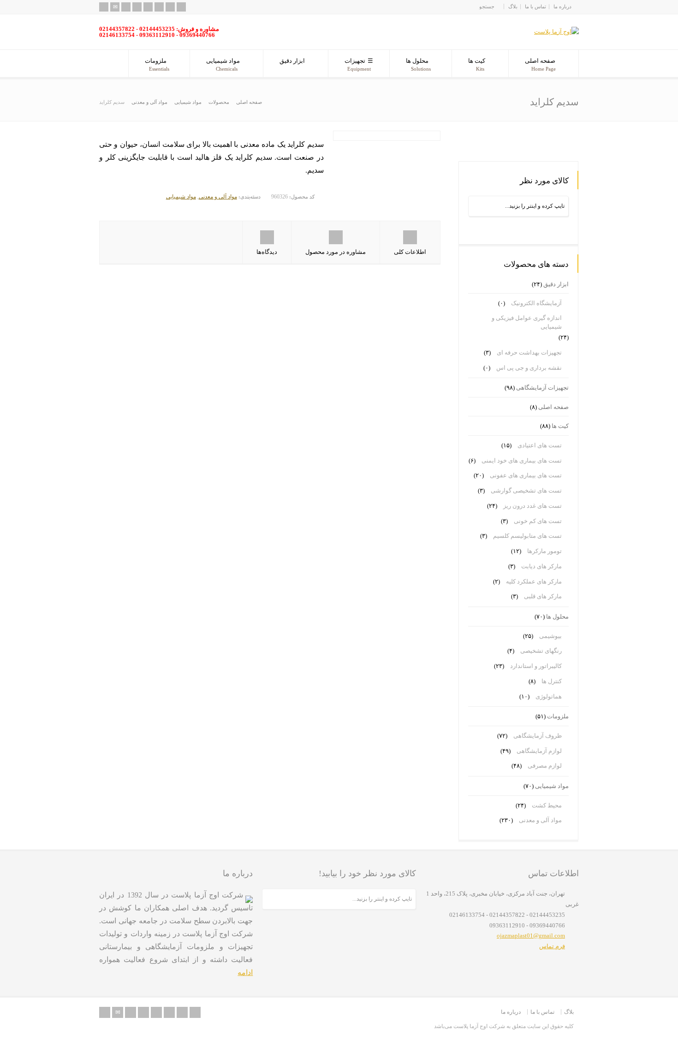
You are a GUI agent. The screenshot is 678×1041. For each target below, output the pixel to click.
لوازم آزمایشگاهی (539, 750)
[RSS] (103, 7)
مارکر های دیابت (541, 566)
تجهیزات (358, 64)
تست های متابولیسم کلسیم (527, 535)
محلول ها (418, 64)
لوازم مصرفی (545, 765)
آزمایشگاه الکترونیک (536, 303)
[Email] (114, 7)
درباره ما (562, 6)
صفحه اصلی (540, 64)
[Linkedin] (159, 7)
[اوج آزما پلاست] (556, 31)
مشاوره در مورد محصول (335, 251)
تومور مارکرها (544, 551)
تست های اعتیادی (539, 445)
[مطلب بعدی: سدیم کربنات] (549, 139)
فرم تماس (552, 946)
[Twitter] (126, 7)
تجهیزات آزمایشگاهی (542, 387)
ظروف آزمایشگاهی (537, 735)
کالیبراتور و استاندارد (536, 665)
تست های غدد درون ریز (532, 505)
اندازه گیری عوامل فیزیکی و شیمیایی (527, 322)
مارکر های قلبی (543, 596)
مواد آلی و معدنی (218, 196)
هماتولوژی (548, 696)
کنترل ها (551, 681)
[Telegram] (181, 7)
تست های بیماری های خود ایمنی (522, 460)
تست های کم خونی (538, 520)
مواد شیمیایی (223, 64)
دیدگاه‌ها (266, 251)
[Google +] (148, 7)
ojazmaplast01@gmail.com (531, 935)
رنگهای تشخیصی (541, 650)
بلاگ (512, 6)
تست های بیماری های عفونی (526, 475)
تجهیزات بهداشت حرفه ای (529, 352)
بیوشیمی (550, 635)
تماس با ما (535, 6)
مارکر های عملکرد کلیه (534, 581)
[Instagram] (170, 7)
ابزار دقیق (292, 60)
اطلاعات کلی (410, 251)
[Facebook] (137, 7)
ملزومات (157, 64)
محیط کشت (547, 805)
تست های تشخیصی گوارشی (526, 490)
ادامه (245, 972)
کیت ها (476, 64)
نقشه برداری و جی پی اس (529, 367)
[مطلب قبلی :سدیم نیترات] (487, 139)
